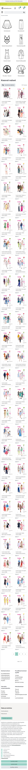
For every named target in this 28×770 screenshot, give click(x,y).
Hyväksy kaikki (14, 761)
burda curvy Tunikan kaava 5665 (20, 459)
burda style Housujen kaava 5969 (21, 121)
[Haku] (24, 12)
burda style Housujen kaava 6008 (7, 140)
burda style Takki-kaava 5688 (6, 477)
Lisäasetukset (4, 758)
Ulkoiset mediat (7, 753)
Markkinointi (6, 752)
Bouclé (17, 691)
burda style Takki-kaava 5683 (20, 534)
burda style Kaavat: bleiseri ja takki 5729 (6, 252)
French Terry (18, 678)
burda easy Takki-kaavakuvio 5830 (6, 327)
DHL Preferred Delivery (9, 755)
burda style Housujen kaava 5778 (21, 290)
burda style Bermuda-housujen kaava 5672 (6, 534)
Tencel (17, 689)
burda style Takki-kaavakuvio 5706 (20, 346)
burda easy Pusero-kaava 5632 (20, 590)
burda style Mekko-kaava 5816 (6, 421)
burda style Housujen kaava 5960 (7, 121)
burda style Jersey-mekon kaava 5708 (6, 365)
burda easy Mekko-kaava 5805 (20, 421)
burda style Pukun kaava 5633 (20, 628)
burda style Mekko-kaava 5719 (6, 233)
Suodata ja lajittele (9, 85)
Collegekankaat (5, 678)
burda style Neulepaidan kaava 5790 (20, 271)
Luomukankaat (19, 698)
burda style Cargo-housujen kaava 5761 (20, 252)
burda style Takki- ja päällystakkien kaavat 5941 (20, 196)
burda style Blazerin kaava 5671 (20, 609)
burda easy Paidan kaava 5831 (6, 308)
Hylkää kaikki (14, 764)
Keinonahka (4, 694)
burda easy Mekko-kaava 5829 (20, 402)
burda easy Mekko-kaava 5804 (6, 402)
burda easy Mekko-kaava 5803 (20, 384)
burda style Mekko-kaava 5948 (6, 196)
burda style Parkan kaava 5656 (6, 628)
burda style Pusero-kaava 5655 (6, 515)
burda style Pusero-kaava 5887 (20, 327)
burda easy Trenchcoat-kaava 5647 (20, 646)
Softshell (3, 696)
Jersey (17, 675)
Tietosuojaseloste (16, 745)
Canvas (3, 692)
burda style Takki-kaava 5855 (20, 308)
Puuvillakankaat (5, 673)
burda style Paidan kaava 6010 (20, 158)
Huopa (3, 691)
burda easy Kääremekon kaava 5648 (20, 515)
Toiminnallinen (6, 756)
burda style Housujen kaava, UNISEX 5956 (21, 102)
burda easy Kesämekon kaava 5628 (20, 440)
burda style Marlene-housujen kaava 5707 (21, 365)
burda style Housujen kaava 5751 (21, 215)
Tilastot (5, 750)
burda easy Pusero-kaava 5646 (6, 496)
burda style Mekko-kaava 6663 (6, 646)
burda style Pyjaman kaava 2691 (7, 440)
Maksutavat (4, 713)
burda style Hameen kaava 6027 (21, 140)
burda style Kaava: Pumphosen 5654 (20, 496)
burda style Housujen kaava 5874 (7, 346)
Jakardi (17, 692)
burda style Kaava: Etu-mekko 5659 (6, 609)
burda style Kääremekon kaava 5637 (20, 552)
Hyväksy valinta (14, 767)
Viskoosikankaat (5, 677)
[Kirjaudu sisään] (15, 8)
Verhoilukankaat (5, 698)
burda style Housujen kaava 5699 (21, 571)
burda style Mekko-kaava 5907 (6, 215)
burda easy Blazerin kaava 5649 (20, 477)
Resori (17, 680)
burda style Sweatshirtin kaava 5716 (6, 384)
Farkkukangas (19, 677)
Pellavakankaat (5, 675)
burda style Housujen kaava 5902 (21, 177)
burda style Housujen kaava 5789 (7, 271)
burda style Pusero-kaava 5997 (6, 158)
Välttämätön (6, 749)
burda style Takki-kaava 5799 (20, 233)
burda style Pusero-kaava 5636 (6, 571)
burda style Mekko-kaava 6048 (6, 177)
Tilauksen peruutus (6, 718)
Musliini (3, 680)
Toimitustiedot (4, 711)
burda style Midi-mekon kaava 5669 (6, 552)
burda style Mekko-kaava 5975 (6, 102)
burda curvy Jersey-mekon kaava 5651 (6, 590)
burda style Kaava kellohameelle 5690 (6, 459)
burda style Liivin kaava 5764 (6, 290)
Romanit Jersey (19, 682)
